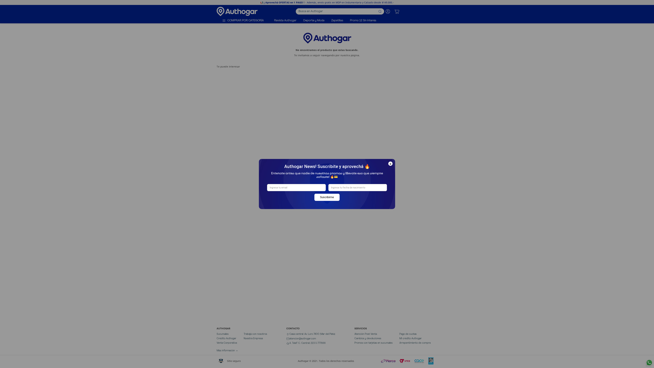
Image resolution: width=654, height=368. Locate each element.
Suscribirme (327, 197)
